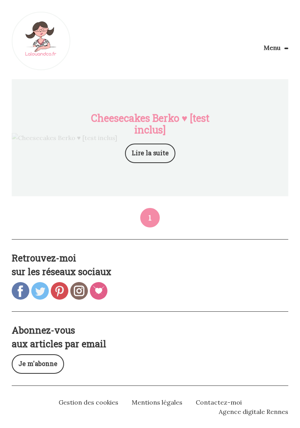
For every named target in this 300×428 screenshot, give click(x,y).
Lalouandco (41, 41)
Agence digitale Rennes (253, 412)
